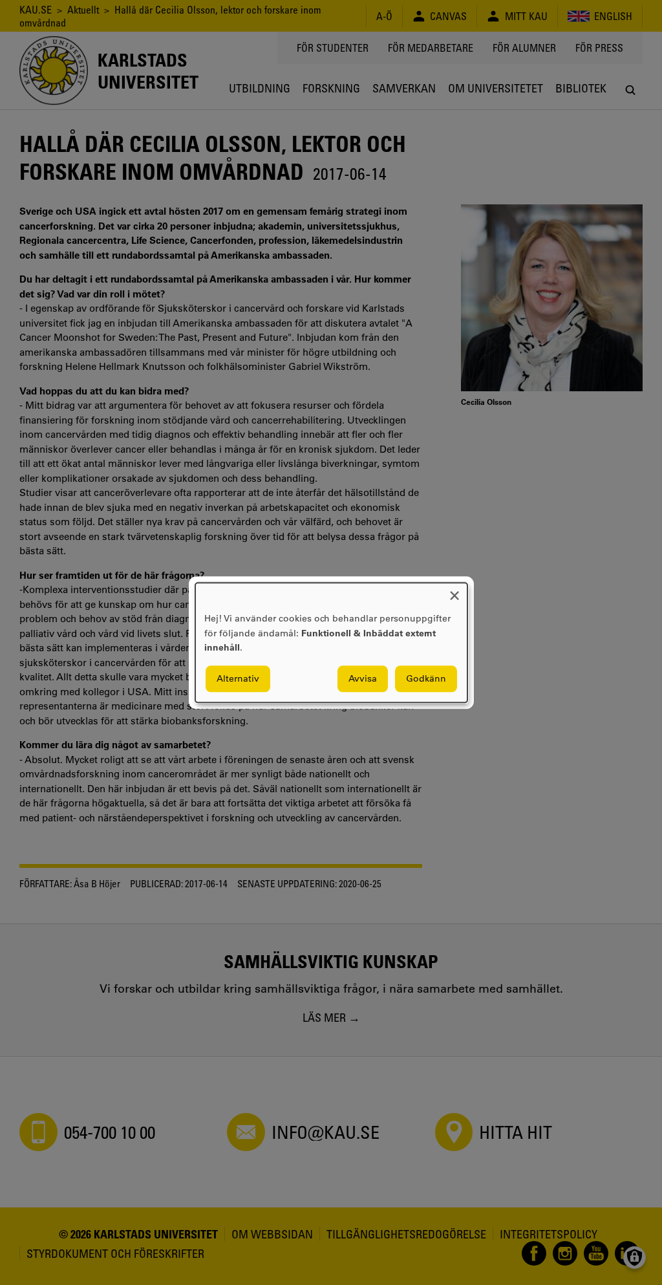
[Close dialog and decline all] (454, 591)
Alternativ (238, 678)
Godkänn (426, 678)
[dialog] (331, 642)
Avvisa (362, 678)
